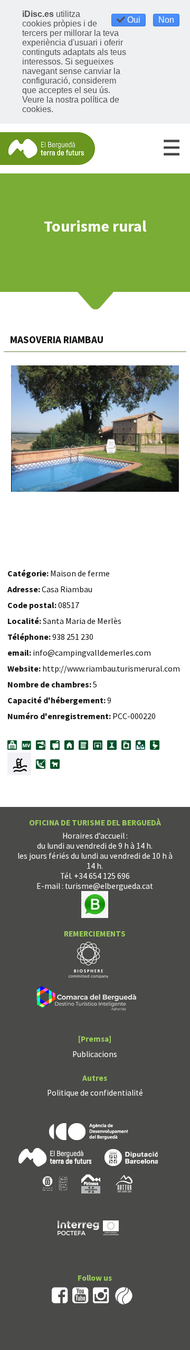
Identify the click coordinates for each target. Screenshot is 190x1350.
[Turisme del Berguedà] (47, 148)
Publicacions (94, 1054)
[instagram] (101, 1295)
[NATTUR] (124, 1183)
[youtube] (80, 1295)
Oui (132, 19)
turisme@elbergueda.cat (109, 886)
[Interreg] (88, 1227)
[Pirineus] (90, 1183)
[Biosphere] (88, 959)
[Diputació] (131, 1156)
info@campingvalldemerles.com (92, 652)
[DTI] (88, 1000)
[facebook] (60, 1295)
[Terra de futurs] (54, 1156)
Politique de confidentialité (95, 1093)
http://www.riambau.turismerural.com (111, 668)
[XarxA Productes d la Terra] (55, 1183)
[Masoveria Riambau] (95, 428)
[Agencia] (88, 1130)
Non (166, 19)
